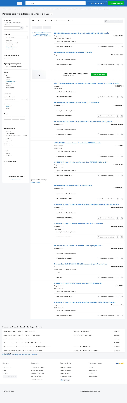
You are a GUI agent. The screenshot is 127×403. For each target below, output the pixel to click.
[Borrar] (27, 26)
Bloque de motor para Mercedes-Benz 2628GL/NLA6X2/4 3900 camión (23, 350)
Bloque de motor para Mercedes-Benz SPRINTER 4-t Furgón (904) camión (78, 245)
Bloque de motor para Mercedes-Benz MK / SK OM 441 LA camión (22, 335)
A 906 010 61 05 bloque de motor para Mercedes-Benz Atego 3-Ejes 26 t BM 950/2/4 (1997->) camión (86, 204)
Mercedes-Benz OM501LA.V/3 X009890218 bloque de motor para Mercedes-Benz (80, 264)
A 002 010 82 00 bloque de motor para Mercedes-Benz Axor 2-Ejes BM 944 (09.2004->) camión (84, 302)
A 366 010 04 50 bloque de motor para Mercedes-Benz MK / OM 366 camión (78, 223)
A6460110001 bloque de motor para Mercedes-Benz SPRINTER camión (77, 143)
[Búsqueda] (27, 3)
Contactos (5, 373)
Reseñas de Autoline (37, 376)
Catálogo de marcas (36, 379)
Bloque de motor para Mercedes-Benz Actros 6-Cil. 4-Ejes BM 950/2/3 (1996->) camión (27, 346)
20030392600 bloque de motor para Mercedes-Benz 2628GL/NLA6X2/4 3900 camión (81, 33)
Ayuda (4, 370)
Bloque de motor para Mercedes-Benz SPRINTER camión (73, 52)
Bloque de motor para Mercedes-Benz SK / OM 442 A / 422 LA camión (76, 102)
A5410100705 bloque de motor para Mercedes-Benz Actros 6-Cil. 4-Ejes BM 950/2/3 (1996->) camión (86, 83)
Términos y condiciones (37, 367)
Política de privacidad (37, 370)
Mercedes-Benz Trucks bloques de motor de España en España (19, 354)
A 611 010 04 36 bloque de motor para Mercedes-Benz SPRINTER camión (78, 283)
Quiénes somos (7, 367)
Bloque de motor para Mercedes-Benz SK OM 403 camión (73, 185)
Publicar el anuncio (99, 74)
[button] (117, 46)
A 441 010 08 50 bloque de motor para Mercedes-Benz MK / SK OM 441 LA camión (80, 162)
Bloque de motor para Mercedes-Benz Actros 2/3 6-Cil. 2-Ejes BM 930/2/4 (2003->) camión (83, 122)
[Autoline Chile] (9, 3)
